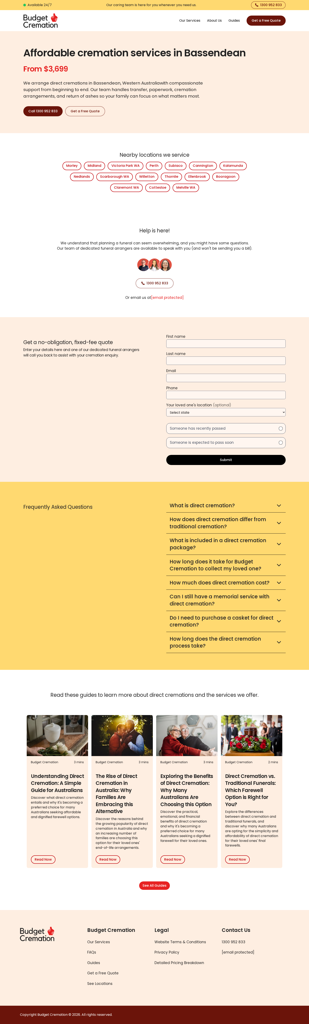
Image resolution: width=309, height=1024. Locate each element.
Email (171, 370)
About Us (214, 20)
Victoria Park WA (125, 165)
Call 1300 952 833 (43, 111)
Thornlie (171, 176)
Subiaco (176, 165)
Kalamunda (233, 165)
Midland (94, 165)
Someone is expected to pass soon (202, 442)
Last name (176, 353)
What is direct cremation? (202, 505)
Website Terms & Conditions (180, 942)
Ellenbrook (197, 176)
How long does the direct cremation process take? (215, 642)
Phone (172, 388)
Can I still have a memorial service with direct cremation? (219, 600)
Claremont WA (126, 187)
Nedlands (82, 176)
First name (175, 336)
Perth (154, 165)
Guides (234, 20)
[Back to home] (47, 958)
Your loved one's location (198, 405)
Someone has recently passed (198, 428)
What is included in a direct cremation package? (218, 544)
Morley (72, 165)
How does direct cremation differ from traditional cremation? (218, 523)
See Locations (99, 983)
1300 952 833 (271, 5)
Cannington (203, 165)
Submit (226, 459)
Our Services (189, 20)
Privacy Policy (166, 952)
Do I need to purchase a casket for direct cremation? (221, 621)
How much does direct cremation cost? (219, 582)
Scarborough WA (114, 176)
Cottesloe (157, 187)
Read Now (43, 859)
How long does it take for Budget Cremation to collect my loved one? (215, 565)
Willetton (146, 176)
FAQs (91, 952)
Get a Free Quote (266, 20)
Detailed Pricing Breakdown (179, 962)
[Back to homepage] (40, 20)
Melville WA (185, 187)
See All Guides (154, 885)
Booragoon (225, 176)
